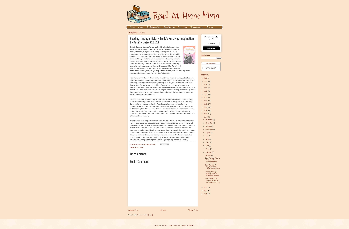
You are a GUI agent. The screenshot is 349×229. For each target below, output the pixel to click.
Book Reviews (169, 27)
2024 (205, 84)
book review (139, 147)
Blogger (191, 225)
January (208, 155)
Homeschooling (196, 27)
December (209, 120)
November (209, 123)
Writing (210, 27)
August (208, 133)
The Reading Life (153, 27)
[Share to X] (164, 144)
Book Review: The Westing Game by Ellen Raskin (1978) (212, 180)
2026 (205, 78)
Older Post (193, 210)
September (209, 129)
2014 (205, 117)
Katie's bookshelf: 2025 (210, 63)
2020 (205, 97)
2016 (205, 110)
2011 (205, 194)
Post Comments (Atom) (145, 215)
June (207, 139)
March (208, 149)
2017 (205, 107)
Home (132, 27)
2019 (205, 101)
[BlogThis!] (163, 144)
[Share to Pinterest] (168, 144)
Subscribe (211, 48)
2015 (205, 114)
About (140, 27)
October (208, 126)
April (207, 146)
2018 (205, 104)
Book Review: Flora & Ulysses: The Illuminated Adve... (212, 160)
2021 (205, 94)
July (207, 136)
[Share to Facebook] (166, 144)
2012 (205, 190)
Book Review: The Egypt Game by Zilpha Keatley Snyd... (213, 166)
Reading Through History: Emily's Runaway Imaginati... (213, 173)
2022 (205, 91)
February (209, 152)
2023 (205, 88)
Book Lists (182, 27)
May (207, 142)
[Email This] (161, 144)
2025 (205, 81)
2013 (205, 187)
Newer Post (133, 210)
